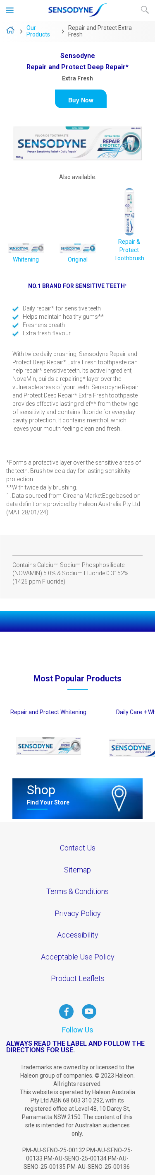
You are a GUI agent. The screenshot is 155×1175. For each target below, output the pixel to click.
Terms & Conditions (77, 891)
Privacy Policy (78, 913)
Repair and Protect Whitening (48, 712)
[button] (81, 99)
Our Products (38, 31)
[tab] (77, 545)
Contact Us (77, 847)
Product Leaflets (78, 978)
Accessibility (77, 934)
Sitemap (77, 869)
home (10, 32)
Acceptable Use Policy (77, 956)
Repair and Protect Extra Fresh (100, 31)
